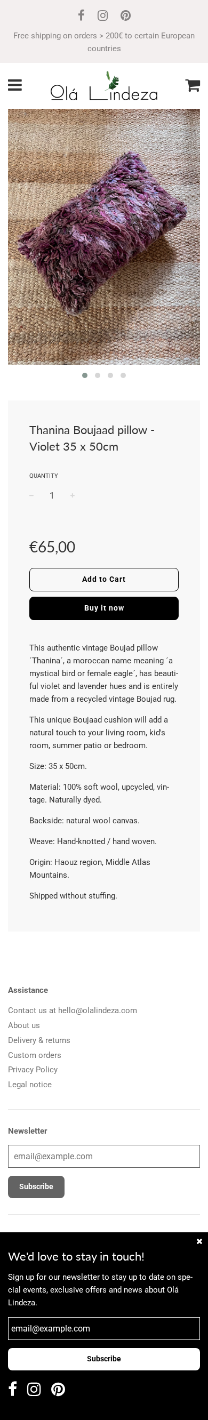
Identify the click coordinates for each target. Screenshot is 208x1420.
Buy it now (104, 608)
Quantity (43, 475)
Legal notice (30, 1084)
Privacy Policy (33, 1069)
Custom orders (34, 1055)
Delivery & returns (39, 1040)
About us (24, 1025)
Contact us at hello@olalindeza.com (72, 1010)
